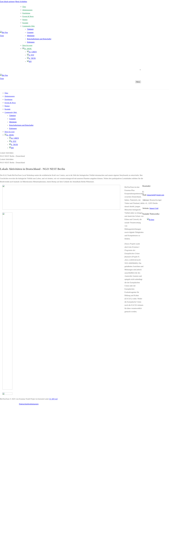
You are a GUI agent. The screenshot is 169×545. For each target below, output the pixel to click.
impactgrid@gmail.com (155, 195)
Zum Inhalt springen (7, 2)
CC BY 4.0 (53, 399)
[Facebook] (142, 69)
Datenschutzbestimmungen (29, 404)
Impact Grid (154, 208)
